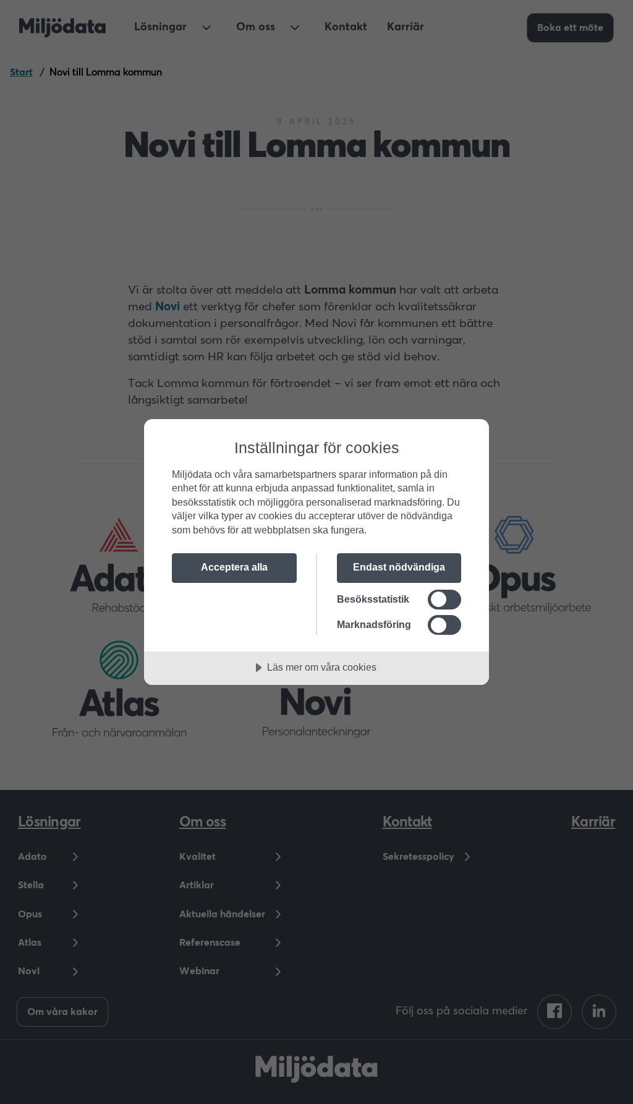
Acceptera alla (234, 566)
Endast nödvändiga (399, 566)
